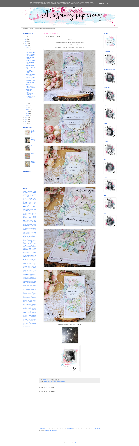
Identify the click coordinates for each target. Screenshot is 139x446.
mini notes (34, 279)
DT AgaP (32, 195)
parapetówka (33, 290)
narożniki (34, 282)
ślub (24, 323)
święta (24, 326)
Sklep (31, 28)
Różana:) (28, 84)
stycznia (28, 115)
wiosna (30, 313)
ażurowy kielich (26, 222)
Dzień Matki (28, 203)
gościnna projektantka (29, 242)
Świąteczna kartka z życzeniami (33, 139)
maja (27, 107)
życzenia (28, 326)
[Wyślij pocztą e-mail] (52, 379)
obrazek (28, 283)
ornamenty (25, 286)
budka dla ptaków (26, 228)
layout (24, 278)
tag (31, 305)
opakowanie (29, 285)
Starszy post (97, 428)
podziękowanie (33, 292)
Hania (35, 205)
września (28, 100)
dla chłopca (33, 232)
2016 (26, 123)
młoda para (26, 282)
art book (28, 221)
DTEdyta (30, 202)
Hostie (24, 206)
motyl (28, 281)
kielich (35, 270)
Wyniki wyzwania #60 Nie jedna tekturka (30, 55)
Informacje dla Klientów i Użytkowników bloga (45, 28)
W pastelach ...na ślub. (30, 60)
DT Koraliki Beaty (31, 198)
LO (35, 213)
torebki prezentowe (27, 309)
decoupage (33, 231)
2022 (26, 41)
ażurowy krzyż (33, 222)
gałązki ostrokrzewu (31, 239)
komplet (24, 271)
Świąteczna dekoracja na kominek (30, 97)
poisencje (25, 293)
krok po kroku (26, 275)
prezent (29, 293)
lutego (27, 113)
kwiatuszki (32, 277)
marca (27, 111)
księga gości (33, 275)
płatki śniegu (29, 296)
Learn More (101, 3)
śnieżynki (34, 323)
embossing (29, 237)
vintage (29, 311)
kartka (49, 381)
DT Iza (24, 198)
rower (27, 301)
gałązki (24, 239)
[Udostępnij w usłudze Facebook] (57, 379)
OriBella (58, 381)
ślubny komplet (29, 323)
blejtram (34, 225)
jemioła (34, 245)
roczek (31, 300)
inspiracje (45, 381)
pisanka (24, 292)
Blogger (75, 442)
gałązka (34, 237)
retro (28, 300)
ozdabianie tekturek (27, 288)
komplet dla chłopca (31, 271)
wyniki (29, 315)
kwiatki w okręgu (26, 277)
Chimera (34, 194)
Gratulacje (27, 205)
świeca (24, 324)
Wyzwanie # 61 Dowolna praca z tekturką (30, 71)
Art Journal (30, 192)
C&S (30, 194)
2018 (26, 119)
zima (32, 319)
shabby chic (25, 302)
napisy (30, 282)
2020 (26, 45)
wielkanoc (25, 313)
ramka (34, 296)
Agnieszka (30, 191)
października (29, 51)
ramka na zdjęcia (26, 297)
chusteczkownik (33, 229)
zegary (29, 319)
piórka (28, 292)
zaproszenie (33, 316)
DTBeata (25, 202)
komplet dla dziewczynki (27, 273)
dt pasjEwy (30, 236)
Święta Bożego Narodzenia (29, 322)
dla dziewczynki (26, 233)
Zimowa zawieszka (33, 154)
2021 (26, 43)
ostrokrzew (34, 286)
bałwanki (34, 224)
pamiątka (30, 289)
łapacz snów (33, 320)
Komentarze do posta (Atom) (51, 430)
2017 (26, 121)
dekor (24, 232)
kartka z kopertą (32, 263)
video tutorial (25, 311)
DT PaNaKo (26, 199)
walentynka (34, 311)
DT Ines (34, 196)
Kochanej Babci (32, 210)
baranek (28, 224)
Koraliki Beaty (31, 213)
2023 (26, 39)
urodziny (34, 309)
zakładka (25, 316)
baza (31, 224)
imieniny (34, 243)
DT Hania (29, 197)
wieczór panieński (32, 312)
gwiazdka (29, 243)
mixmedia (25, 281)
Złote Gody (34, 218)
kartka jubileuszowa (27, 251)
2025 (26, 36)
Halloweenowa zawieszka (29, 90)
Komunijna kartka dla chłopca (30, 68)
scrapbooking (62, 381)
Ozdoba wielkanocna (32, 214)
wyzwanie (33, 315)
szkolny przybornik (26, 305)
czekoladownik (26, 231)
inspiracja (26, 245)
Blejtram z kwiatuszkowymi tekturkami (30, 93)
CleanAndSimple (26, 195)
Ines (28, 206)
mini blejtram (28, 279)
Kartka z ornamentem (30, 52)
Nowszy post (42, 428)
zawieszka (25, 318)
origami (34, 285)
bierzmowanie (26, 225)
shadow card (30, 302)
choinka (34, 228)
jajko (32, 245)
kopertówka (33, 274)
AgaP (24, 191)
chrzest (24, 229)
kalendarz (29, 246)
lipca (27, 103)
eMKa (24, 237)
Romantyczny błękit (33, 162)
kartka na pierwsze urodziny (29, 257)
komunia (28, 274)
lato (35, 277)
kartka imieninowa (32, 249)
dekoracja (28, 232)
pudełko (29, 294)
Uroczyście (30, 218)
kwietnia (28, 109)
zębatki (27, 320)
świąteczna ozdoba (31, 324)
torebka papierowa (32, 308)
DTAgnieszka (33, 201)
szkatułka (34, 304)
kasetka (31, 270)
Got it (107, 3)
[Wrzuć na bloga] (54, 379)
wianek (24, 312)
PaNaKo (25, 216)
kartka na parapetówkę (31, 256)
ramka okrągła (33, 297)
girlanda (34, 240)
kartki (24, 269)
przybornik (25, 294)
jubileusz (25, 246)
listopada (28, 49)
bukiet (31, 228)
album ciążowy (30, 220)
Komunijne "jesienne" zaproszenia (30, 78)
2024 (26, 38)
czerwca (28, 105)
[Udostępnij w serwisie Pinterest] (58, 379)
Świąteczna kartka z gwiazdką (30, 58)
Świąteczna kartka (30, 82)
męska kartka (33, 281)
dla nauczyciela (32, 235)
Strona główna (25, 28)
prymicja (34, 293)
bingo (31, 225)
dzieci (34, 236)
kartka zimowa (27, 264)
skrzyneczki (28, 304)
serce (30, 301)
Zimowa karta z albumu (31, 80)
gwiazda (24, 243)
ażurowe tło (33, 221)
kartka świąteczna (32, 267)
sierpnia (28, 102)
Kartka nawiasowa (33, 131)
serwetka (34, 301)
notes (24, 283)
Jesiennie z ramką (30, 65)
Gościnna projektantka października (30, 75)
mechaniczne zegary (30, 278)
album (24, 220)
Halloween (31, 205)
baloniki (24, 224)
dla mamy (32, 233)
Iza (31, 206)
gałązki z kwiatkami (27, 240)
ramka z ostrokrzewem (28, 298)
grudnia (28, 47)
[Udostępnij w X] (55, 379)
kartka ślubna (53, 381)
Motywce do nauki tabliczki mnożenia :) (31, 87)
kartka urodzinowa (28, 259)
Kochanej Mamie (27, 211)
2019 (26, 117)
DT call (32, 199)
